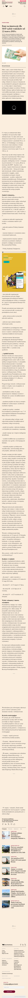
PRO (11, 6)
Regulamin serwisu (18, 953)
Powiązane (4, 828)
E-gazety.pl (16, 962)
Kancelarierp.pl (17, 966)
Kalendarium (17, 976)
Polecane (10, 828)
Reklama (4, 960)
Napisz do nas (5, 953)
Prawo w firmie (5, 22)
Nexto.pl (16, 963)
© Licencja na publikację (7, 819)
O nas (3, 950)
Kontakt (4, 952)
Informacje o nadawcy (19, 954)
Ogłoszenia (4, 962)
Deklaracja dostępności (19, 956)
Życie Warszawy (17, 969)
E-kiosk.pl (16, 960)
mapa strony (5, 976)
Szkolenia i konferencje (7, 973)
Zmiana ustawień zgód (19, 952)
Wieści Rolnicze (17, 967)
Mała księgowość (18, 965)
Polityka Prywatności (18, 950)
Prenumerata (5, 963)
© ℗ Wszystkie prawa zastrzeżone (10, 820)
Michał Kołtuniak (6, 65)
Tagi (21, 828)
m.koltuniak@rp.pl (7, 555)
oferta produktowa (6, 978)
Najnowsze (16, 828)
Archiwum (4, 965)
